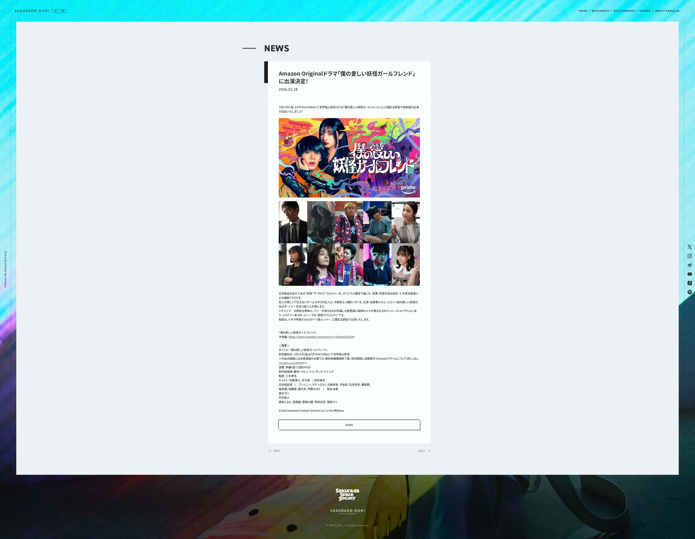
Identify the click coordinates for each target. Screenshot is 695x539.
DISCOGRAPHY (624, 10)
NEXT (421, 451)
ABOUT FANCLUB (667, 10)
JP (55, 10)
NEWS (583, 10)
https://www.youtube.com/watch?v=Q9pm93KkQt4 (321, 337)
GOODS (645, 10)
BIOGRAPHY (600, 10)
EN (62, 10)
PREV (276, 451)
